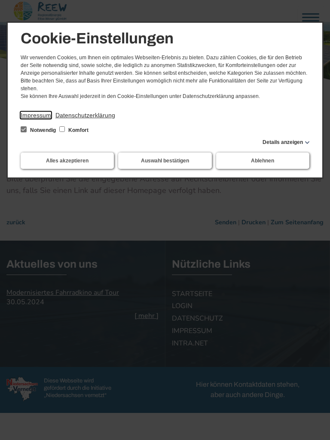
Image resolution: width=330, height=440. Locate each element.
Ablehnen (262, 161)
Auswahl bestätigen (165, 161)
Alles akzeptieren (67, 161)
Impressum (36, 115)
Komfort (78, 130)
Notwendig (43, 130)
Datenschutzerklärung (85, 115)
